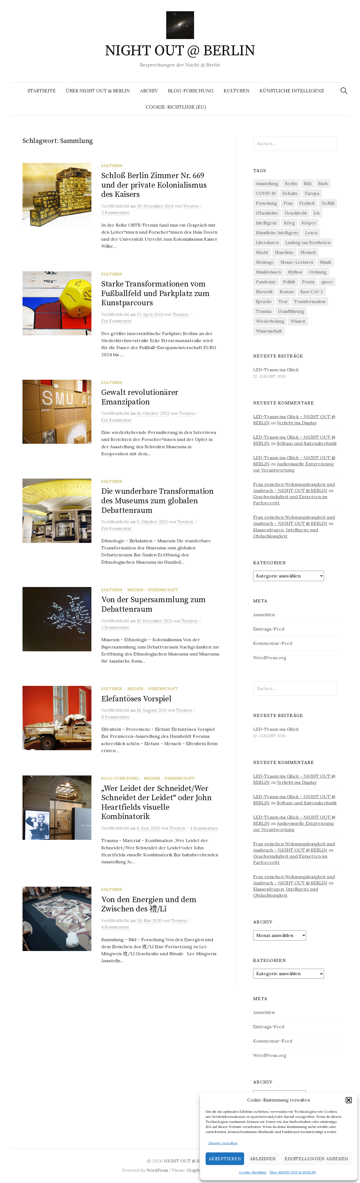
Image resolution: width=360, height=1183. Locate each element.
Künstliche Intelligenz (292, 91)
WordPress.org (269, 657)
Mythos (295, 272)
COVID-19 (266, 193)
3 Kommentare (115, 212)
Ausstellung (267, 183)
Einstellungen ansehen (316, 1158)
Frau (288, 203)
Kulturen (236, 91)
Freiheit (307, 203)
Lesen (311, 232)
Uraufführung (291, 311)
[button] (349, 1100)
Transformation (309, 301)
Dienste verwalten (222, 1143)
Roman (287, 291)
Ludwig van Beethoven (307, 242)
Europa (312, 193)
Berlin (291, 183)
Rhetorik (264, 291)
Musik (325, 262)
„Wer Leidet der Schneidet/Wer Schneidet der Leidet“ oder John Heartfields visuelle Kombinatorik (156, 803)
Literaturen (267, 242)
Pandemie (266, 282)
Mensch (308, 252)
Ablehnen (263, 1158)
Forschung (266, 203)
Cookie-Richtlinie (253, 1172)
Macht (262, 252)
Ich (317, 213)
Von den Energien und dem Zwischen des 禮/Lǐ (148, 904)
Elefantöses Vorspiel (136, 699)
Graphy (194, 1170)
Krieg (289, 223)
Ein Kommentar (116, 321)
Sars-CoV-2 (311, 291)
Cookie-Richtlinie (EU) (176, 107)
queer (327, 282)
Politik (289, 282)
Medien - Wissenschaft (152, 589)
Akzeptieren (225, 1158)
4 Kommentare (204, 828)
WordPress (157, 1170)
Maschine (284, 252)
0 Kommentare (115, 717)
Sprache (264, 301)
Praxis (308, 282)
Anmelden (264, 614)
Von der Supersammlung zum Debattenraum (153, 604)
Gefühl (327, 203)
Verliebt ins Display (297, 423)
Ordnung (318, 272)
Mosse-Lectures (296, 262)
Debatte (290, 193)
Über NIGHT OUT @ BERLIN (292, 1172)
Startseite (42, 91)
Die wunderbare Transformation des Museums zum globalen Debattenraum (157, 500)
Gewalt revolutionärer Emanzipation (139, 397)
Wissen (298, 321)
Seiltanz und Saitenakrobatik (307, 443)
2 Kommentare (115, 627)
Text (283, 301)
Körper (309, 223)
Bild (307, 183)
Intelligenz (266, 223)
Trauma (263, 311)
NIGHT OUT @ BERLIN (180, 50)
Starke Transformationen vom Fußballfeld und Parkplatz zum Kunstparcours (155, 293)
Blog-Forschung (190, 91)
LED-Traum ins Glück (276, 369)
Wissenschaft (269, 331)
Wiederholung (270, 321)
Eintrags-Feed (268, 629)
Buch (323, 183)
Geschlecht (296, 213)
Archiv (149, 91)
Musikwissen (268, 272)
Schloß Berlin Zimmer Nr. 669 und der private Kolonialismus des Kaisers (154, 185)
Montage (265, 262)
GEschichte (267, 213)
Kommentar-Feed (272, 643)
